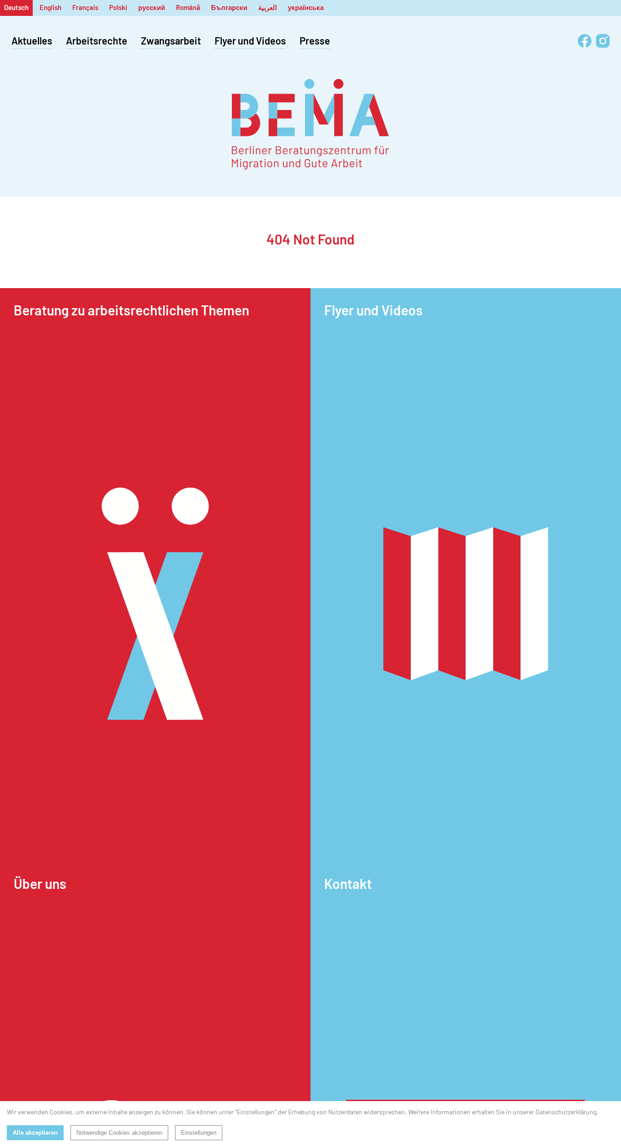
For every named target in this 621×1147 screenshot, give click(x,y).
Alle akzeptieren (35, 1132)
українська (306, 7)
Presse (315, 40)
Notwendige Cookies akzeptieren (119, 1132)
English (50, 7)
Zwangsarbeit (171, 40)
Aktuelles (31, 40)
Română (188, 7)
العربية (267, 7)
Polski (118, 7)
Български (229, 7)
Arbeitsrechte (96, 40)
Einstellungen (198, 1132)
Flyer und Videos (250, 40)
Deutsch (16, 7)
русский (151, 7)
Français (85, 7)
